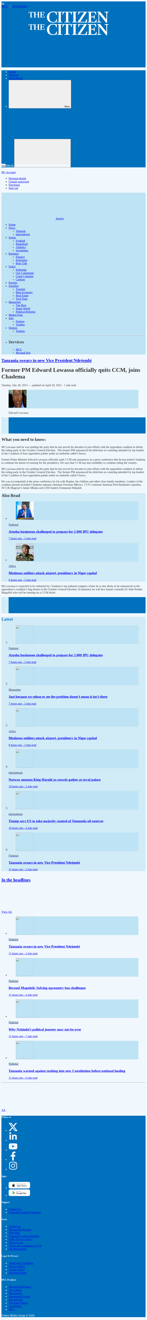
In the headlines (15, 880)
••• (3, 165)
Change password (19, 181)
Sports (12, 237)
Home (12, 71)
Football (20, 240)
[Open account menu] (42, 153)
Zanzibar (14, 285)
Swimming (22, 250)
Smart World (23, 308)
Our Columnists (25, 273)
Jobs (11, 318)
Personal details (17, 178)
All (3, 1110)
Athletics (21, 247)
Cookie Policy (17, 1269)
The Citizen (15, 1290)
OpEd (12, 266)
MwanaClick (19, 6)
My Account (8, 172)
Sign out (13, 188)
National (13, 75)
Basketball (22, 244)
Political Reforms (25, 311)
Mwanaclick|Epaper (20, 1229)
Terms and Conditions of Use (25, 1245)
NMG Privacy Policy (21, 1239)
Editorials (21, 269)
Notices (20, 321)
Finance (20, 256)
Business (14, 253)
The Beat (21, 305)
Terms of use (16, 1242)
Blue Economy (24, 292)
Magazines (15, 302)
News (12, 227)
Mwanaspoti (16, 1299)
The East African (18, 1302)
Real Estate (22, 295)
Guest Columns (24, 276)
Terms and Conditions (21, 1263)
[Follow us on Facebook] (13, 1159)
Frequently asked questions (24, 1236)
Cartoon (20, 279)
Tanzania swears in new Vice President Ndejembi (46, 360)
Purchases (14, 184)
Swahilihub (15, 1306)
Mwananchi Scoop (19, 1296)
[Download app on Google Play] (19, 1187)
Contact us (15, 1226)
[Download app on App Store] (19, 1195)
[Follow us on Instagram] (13, 1169)
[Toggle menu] (2, 3)
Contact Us (15, 1209)
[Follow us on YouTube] (13, 1149)
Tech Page (22, 298)
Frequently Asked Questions (25, 1212)
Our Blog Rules (18, 1248)
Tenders (20, 324)
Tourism (20, 289)
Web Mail (14, 1232)
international (16, 78)
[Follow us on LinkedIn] (13, 1140)
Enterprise (21, 260)
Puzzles (13, 282)
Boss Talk (21, 263)
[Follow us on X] (13, 1130)
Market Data (16, 314)
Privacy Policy (17, 1266)
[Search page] (28, 65)
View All (6, 911)
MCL (4, 6)
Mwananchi (15, 1293)
